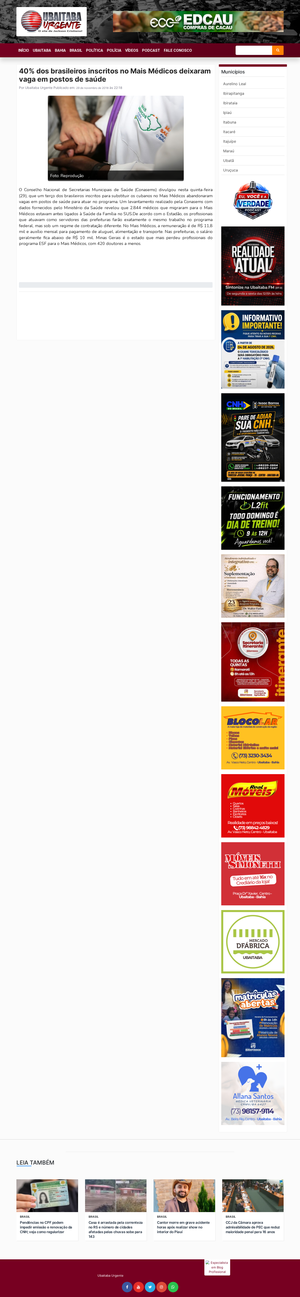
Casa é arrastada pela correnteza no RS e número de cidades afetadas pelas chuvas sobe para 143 (116, 1229)
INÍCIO (23, 50)
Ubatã (228, 160)
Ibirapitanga (233, 93)
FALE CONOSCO (178, 50)
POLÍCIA (114, 50)
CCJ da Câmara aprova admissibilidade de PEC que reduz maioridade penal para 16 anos (253, 1227)
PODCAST (151, 50)
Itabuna (229, 122)
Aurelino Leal (234, 83)
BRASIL (76, 50)
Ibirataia (230, 103)
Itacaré (229, 131)
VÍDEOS (131, 50)
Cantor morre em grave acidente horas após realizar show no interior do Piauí (183, 1227)
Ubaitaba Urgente (38, 88)
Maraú (228, 151)
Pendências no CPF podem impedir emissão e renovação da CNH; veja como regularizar (46, 1227)
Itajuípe (229, 141)
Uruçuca (230, 170)
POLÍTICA (94, 50)
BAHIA (60, 50)
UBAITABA (42, 50)
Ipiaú (227, 112)
